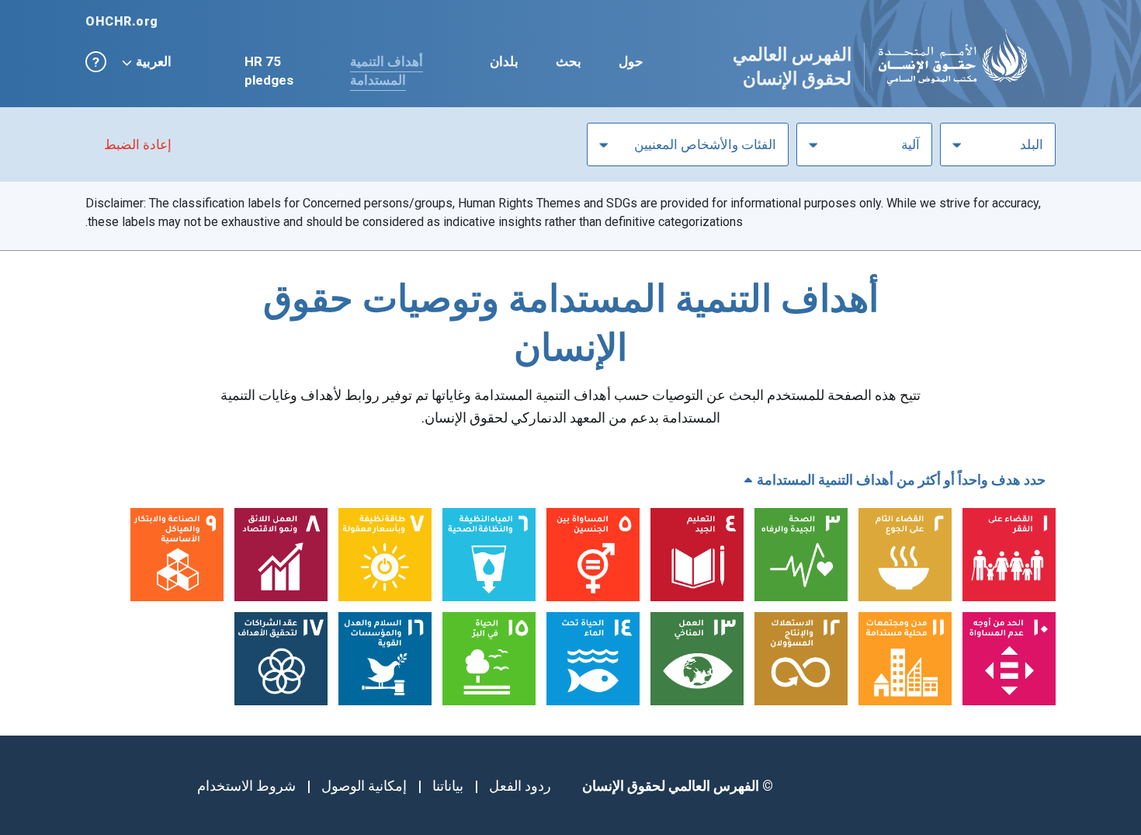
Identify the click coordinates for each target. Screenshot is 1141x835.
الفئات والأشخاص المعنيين (705, 144)
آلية (910, 144)
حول (631, 61)
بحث (568, 61)
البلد (1031, 144)
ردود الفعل (520, 786)
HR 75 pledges (268, 71)
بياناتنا (447, 786)
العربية (154, 61)
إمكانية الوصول (364, 786)
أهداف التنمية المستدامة (386, 71)
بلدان (504, 61)
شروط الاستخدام (246, 786)
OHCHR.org (121, 21)
